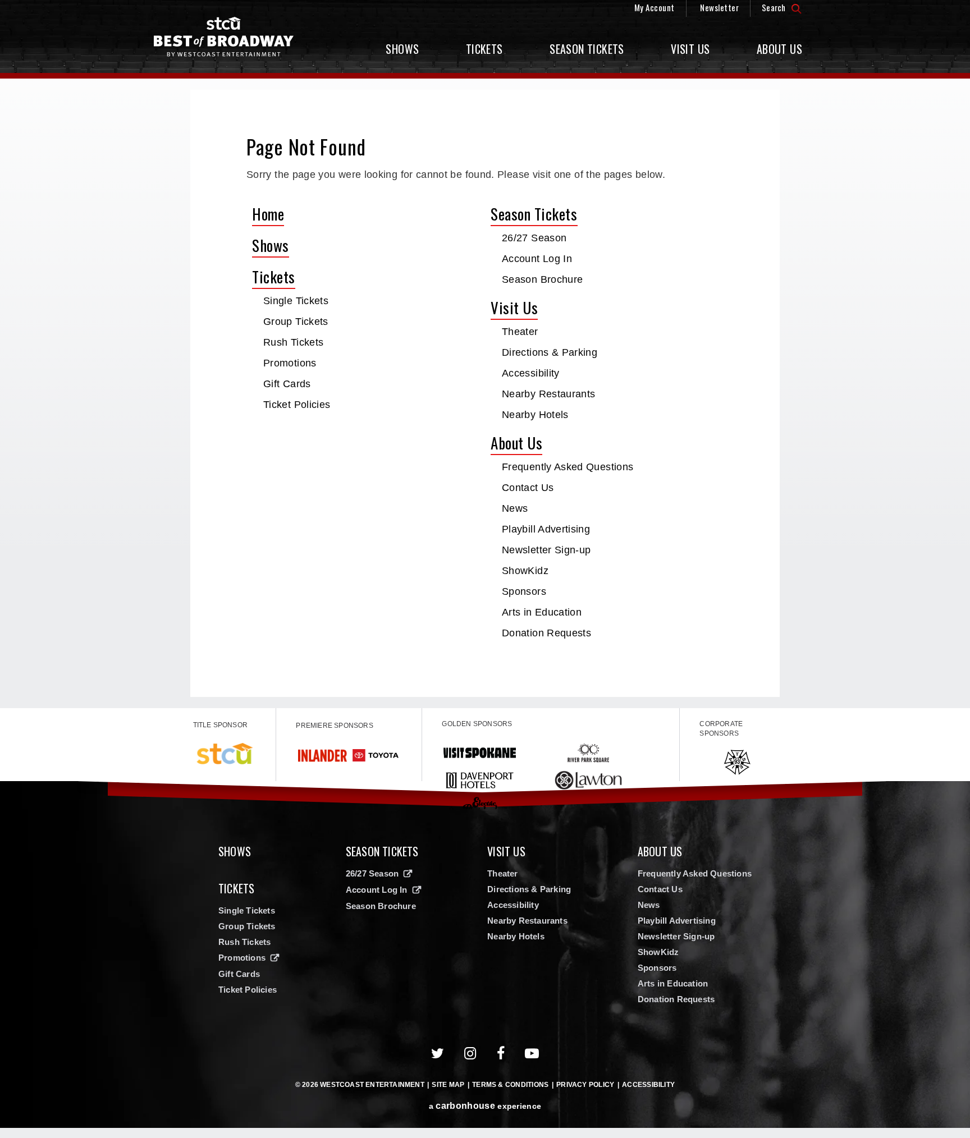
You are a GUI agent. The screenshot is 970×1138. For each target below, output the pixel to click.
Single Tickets (295, 300)
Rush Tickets (293, 342)
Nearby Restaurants (548, 394)
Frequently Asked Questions (567, 466)
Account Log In (537, 258)
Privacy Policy (585, 1085)
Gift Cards (287, 383)
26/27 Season (534, 238)
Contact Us (528, 487)
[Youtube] (532, 1054)
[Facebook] (501, 1054)
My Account (654, 7)
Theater (520, 331)
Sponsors (524, 591)
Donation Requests (546, 633)
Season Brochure (542, 279)
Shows (402, 48)
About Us (779, 48)
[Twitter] (438, 1054)
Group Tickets (295, 321)
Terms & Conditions (510, 1085)
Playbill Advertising (546, 529)
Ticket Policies (296, 404)
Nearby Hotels (535, 414)
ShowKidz (525, 570)
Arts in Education (542, 612)
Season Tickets (587, 48)
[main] (485, 393)
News (515, 508)
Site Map (448, 1085)
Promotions (290, 363)
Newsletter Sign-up (546, 550)
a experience (485, 1106)
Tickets (484, 48)
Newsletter (719, 7)
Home (268, 214)
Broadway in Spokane (224, 37)
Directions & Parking (549, 352)
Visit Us (690, 48)
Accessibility (531, 373)
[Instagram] (470, 1054)
